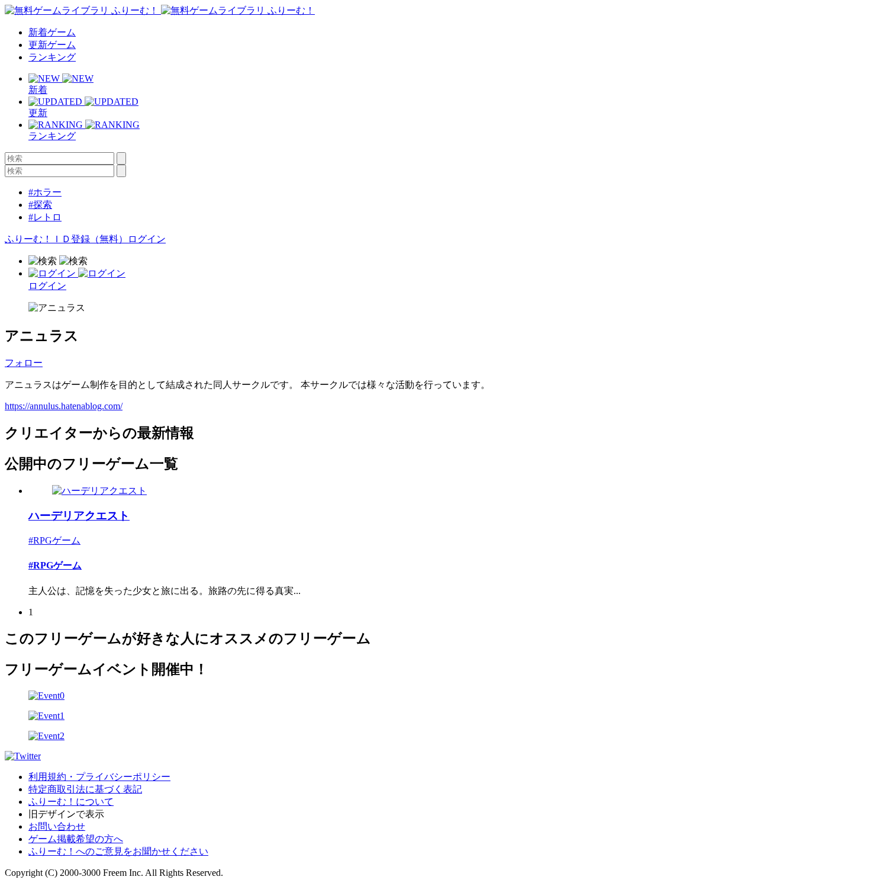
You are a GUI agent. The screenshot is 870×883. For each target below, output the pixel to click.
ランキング (52, 57)
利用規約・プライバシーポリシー (99, 777)
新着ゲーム (52, 32)
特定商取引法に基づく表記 (85, 789)
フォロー (24, 363)
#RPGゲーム (54, 540)
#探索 (40, 205)
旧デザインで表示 (66, 814)
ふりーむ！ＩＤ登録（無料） (66, 239)
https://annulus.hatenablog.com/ (64, 406)
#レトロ (45, 217)
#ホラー (45, 192)
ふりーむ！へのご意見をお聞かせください (118, 851)
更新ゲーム (52, 45)
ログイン (147, 239)
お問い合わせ (56, 826)
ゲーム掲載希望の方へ (75, 839)
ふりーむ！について (71, 802)
